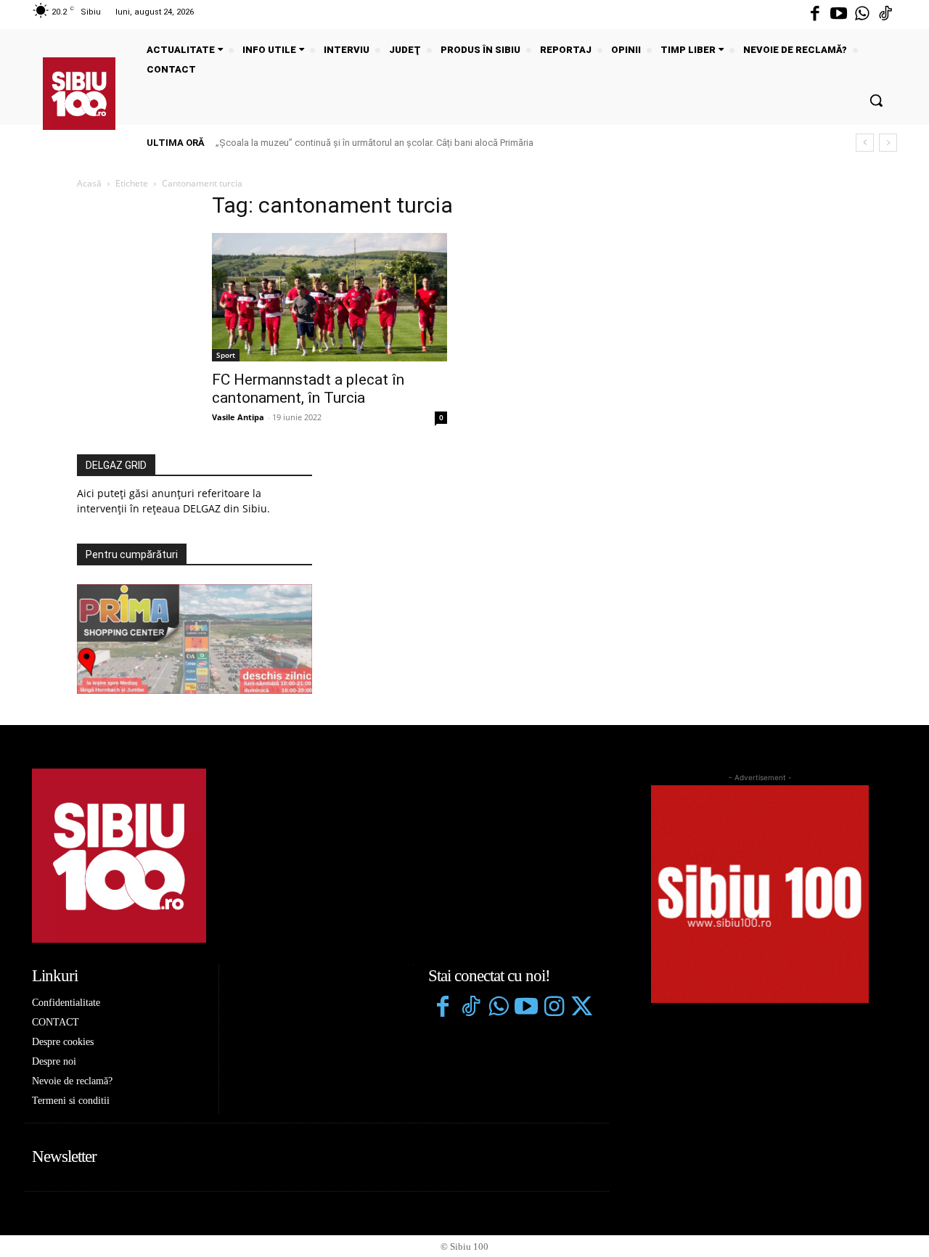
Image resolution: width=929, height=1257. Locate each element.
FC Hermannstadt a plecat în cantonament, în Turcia (308, 388)
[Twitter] (581, 1008)
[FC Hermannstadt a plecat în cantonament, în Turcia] (329, 297)
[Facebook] (815, 14)
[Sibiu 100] (79, 93)
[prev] (865, 143)
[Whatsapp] (862, 14)
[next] (888, 143)
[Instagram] (554, 1008)
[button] (876, 100)
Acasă (89, 183)
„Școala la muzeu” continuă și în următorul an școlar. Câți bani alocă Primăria (374, 142)
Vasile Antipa (238, 417)
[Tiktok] (885, 14)
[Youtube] (838, 14)
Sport (225, 355)
